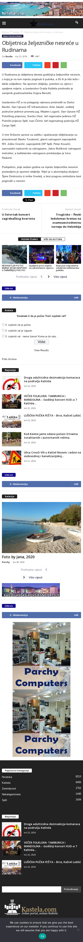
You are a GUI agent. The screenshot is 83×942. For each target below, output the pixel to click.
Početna (5, 32)
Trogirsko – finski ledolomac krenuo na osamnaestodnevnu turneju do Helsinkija (66, 220)
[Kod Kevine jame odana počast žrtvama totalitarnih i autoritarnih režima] (11, 439)
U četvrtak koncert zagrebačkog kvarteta (18, 216)
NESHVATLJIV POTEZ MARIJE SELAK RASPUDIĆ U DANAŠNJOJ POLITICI (14, 268)
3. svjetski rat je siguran (18, 330)
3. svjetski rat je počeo (18, 324)
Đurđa (9, 56)
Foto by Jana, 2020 (18, 556)
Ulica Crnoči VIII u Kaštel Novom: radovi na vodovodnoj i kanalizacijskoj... (52, 454)
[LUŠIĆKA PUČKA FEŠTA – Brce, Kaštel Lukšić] (11, 421)
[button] (77, 23)
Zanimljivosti (9, 788)
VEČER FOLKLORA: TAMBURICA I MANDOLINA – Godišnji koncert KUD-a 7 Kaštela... (50, 399)
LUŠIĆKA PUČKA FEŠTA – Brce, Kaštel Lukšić (52, 415)
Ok (42, 936)
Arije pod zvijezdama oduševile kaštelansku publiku (67, 268)
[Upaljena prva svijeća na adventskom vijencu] (41, 254)
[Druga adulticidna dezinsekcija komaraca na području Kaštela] (11, 383)
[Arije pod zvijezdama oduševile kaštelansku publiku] (68, 254)
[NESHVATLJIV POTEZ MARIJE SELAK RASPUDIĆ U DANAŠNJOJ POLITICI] (14, 254)
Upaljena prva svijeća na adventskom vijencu (41, 266)
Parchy (6, 562)
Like (76, 297)
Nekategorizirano (12, 36)
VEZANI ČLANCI (29, 239)
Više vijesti (59, 276)
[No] (78, 930)
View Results (41, 350)
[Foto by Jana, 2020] (41, 527)
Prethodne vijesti (27, 276)
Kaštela (6, 782)
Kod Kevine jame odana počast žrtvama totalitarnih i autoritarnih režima (51, 435)
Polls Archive (9, 359)
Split (4, 800)
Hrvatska (7, 777)
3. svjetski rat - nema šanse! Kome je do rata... (31, 336)
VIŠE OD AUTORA (53, 239)
